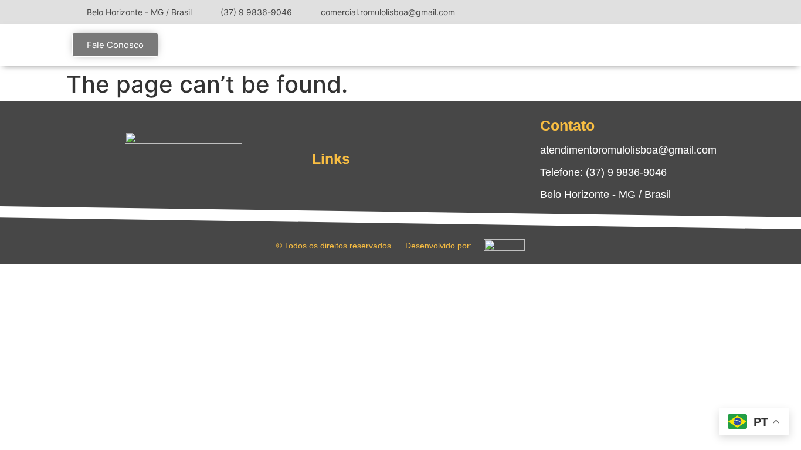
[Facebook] (688, 12)
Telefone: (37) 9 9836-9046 (603, 172)
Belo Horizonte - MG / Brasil (605, 194)
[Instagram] (670, 12)
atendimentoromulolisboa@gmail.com (628, 150)
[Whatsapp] (219, 177)
